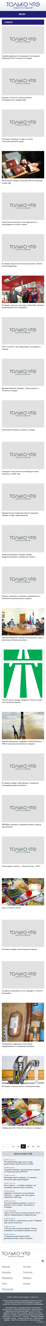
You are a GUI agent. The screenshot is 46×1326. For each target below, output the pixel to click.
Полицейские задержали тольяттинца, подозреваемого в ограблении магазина (18, 1045)
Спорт (4, 1283)
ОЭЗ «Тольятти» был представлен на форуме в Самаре (21, 347)
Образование (7, 1277)
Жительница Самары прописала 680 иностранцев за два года (22, 181)
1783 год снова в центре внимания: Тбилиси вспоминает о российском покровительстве (20, 1229)
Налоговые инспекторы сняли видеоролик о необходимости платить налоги (19, 223)
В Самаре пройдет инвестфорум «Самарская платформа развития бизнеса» (20, 784)
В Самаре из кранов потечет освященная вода (21, 1086)
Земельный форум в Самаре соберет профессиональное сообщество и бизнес (18, 555)
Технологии (27, 1272)
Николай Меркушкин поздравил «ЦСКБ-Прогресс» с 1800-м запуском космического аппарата (23, 742)
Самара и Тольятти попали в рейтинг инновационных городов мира (17, 98)
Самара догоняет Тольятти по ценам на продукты (22, 1128)
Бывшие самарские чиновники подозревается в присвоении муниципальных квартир (21, 597)
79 (13, 1146)
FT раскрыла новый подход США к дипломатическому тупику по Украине (18, 1237)
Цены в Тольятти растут (11, 907)
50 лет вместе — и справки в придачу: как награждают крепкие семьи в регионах (20, 1186)
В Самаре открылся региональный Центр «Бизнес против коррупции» (22, 264)
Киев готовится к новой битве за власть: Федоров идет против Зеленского (22, 1221)
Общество (11, 1160)
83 (33, 1146)
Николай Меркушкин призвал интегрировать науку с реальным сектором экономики (23, 638)
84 (38, 1146)
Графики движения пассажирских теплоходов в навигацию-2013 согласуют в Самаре (21, 57)
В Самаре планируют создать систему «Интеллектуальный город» (17, 140)
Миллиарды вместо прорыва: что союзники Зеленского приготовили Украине (20, 1178)
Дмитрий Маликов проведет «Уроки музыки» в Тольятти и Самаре (20, 389)
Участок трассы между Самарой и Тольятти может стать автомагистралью (22, 701)
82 (28, 1146)
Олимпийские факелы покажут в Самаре (18, 430)
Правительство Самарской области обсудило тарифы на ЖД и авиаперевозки (20, 514)
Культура (11, 1167)
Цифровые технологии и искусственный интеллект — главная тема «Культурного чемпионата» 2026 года (19, 1195)
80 (18, 1146)
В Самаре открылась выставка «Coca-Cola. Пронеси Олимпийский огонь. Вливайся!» (23, 306)
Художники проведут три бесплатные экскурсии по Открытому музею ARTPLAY (22, 1170)
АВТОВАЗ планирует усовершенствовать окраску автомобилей (21, 825)
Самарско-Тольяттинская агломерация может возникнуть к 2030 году (20, 472)
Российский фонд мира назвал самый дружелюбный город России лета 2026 (18, 1163)
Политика (11, 1175)
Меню (22, 14)
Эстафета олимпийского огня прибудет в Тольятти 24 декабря (22, 992)
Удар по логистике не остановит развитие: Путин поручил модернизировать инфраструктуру (22, 1214)
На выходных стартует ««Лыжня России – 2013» (21, 866)
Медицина (27, 1277)
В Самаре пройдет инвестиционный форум (19, 949)
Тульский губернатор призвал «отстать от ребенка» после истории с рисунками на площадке (19, 1205)
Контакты (40, 1322)
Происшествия (8, 1289)
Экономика (12, 1211)
